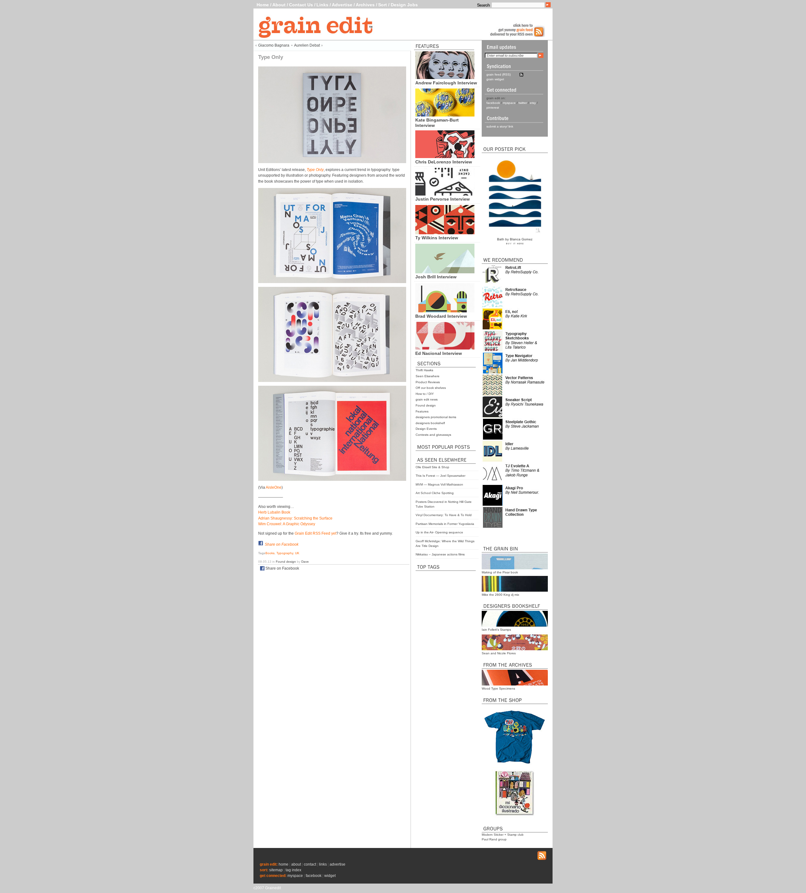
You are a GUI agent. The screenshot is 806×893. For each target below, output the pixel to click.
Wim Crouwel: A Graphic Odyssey (286, 524)
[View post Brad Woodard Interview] (444, 310)
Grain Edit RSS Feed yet (315, 533)
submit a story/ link (499, 126)
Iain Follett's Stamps (496, 629)
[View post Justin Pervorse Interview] (444, 193)
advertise (337, 864)
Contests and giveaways (433, 434)
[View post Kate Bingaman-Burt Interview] (444, 114)
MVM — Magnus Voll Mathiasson (439, 484)
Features (422, 411)
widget (330, 875)
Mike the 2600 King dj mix (500, 594)
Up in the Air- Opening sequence (439, 532)
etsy (533, 103)
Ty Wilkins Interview (436, 237)
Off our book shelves (431, 388)
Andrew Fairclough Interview (446, 82)
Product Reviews (428, 382)
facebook (493, 103)
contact (310, 864)
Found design (426, 405)
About (279, 4)
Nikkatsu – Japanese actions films (440, 554)
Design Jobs (404, 4)
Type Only (315, 170)
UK (297, 553)
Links (322, 4)
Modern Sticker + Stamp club (503, 834)
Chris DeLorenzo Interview (443, 161)
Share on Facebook (281, 544)
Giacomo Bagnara (273, 45)
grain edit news (427, 399)
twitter (523, 103)
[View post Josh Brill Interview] (444, 271)
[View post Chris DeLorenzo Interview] (444, 156)
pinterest (492, 107)
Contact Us (301, 4)
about (296, 864)
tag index (293, 870)
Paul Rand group (494, 839)
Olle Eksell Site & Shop (432, 467)
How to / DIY (425, 393)
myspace (509, 103)
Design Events (426, 428)
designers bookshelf (430, 423)
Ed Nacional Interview (438, 353)
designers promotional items (436, 417)
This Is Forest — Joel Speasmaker (440, 475)
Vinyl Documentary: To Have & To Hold (444, 515)
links (323, 864)
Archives (365, 4)
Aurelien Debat (307, 45)
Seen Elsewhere (428, 376)
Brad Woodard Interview (441, 316)
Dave (305, 561)
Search (483, 5)
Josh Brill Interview (436, 276)
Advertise (342, 4)
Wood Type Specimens (498, 688)
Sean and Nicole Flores (499, 653)
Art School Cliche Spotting (435, 493)
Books (270, 553)
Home (263, 4)
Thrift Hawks (424, 370)
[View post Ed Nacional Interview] (444, 347)
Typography (284, 553)
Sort (382, 4)
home (283, 864)
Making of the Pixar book (500, 572)
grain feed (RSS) (498, 74)
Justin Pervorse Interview (442, 199)
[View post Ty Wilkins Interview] (444, 232)
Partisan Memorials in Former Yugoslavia (445, 524)
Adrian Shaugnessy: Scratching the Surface (295, 518)
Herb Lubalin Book (274, 512)
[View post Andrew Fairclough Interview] (444, 77)
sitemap (276, 870)
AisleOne (273, 487)
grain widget (495, 79)
